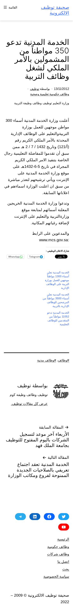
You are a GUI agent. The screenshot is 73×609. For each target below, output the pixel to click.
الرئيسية (63, 539)
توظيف (34, 88)
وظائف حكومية (58, 547)
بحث (65, 569)
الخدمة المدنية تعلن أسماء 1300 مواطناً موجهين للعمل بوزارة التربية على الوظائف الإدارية (57, 280)
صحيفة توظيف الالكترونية (55, 10)
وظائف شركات (58, 554)
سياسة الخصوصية (56, 576)
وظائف (62, 360)
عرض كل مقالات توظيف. (29, 404)
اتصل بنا (63, 562)
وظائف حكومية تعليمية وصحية (49, 94)
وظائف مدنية (45, 360)
